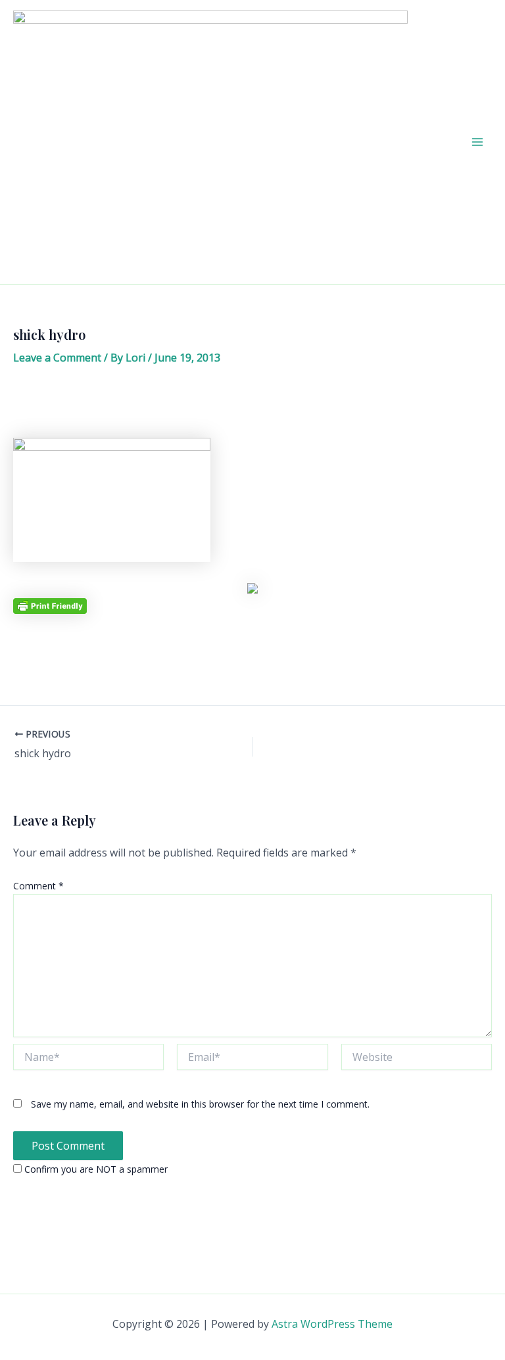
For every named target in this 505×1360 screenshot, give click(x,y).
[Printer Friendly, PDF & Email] (50, 605)
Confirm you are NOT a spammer (95, 1169)
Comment (38, 885)
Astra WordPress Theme (332, 1324)
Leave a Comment (57, 357)
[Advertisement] (252, 406)
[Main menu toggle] (477, 142)
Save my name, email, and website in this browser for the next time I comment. (200, 1104)
